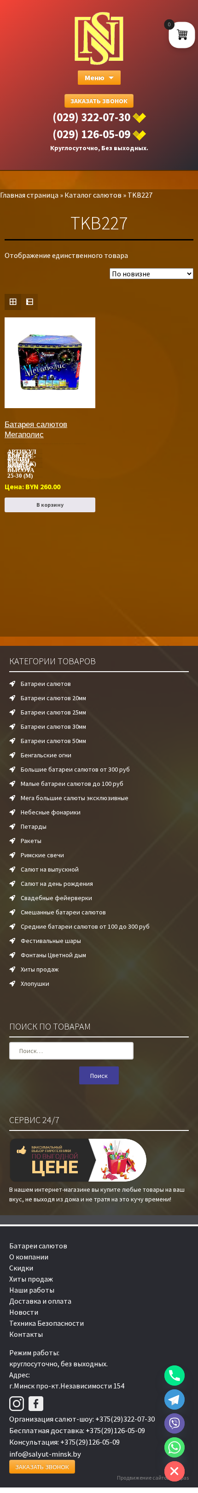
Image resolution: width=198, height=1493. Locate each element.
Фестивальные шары (51, 941)
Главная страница (29, 194)
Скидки (21, 1267)
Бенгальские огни (46, 755)
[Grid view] (13, 302)
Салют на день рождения (57, 883)
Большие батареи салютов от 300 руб (75, 769)
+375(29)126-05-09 (115, 1430)
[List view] (29, 302)
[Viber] (174, 1423)
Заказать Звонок (99, 101)
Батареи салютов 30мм (53, 726)
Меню (95, 77)
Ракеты (31, 841)
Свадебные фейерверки (56, 898)
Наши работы (31, 1289)
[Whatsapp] (174, 1447)
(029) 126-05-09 (91, 134)
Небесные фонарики (51, 812)
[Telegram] (174, 1399)
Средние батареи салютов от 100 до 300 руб (85, 926)
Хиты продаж (39, 969)
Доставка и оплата (40, 1301)
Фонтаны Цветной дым (53, 955)
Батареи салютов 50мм (53, 741)
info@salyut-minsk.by (45, 1454)
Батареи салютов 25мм (53, 712)
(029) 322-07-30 (91, 117)
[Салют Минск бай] (99, 38)
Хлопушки (35, 983)
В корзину (50, 504)
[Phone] (174, 1375)
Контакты (26, 1334)
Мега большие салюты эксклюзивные (74, 798)
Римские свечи (42, 855)
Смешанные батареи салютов (63, 912)
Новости (23, 1312)
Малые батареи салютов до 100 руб (72, 783)
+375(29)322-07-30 (125, 1419)
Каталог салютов (93, 194)
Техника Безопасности (46, 1323)
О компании (28, 1256)
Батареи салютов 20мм (53, 698)
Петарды (34, 826)
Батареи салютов (46, 683)
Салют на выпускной (50, 869)
